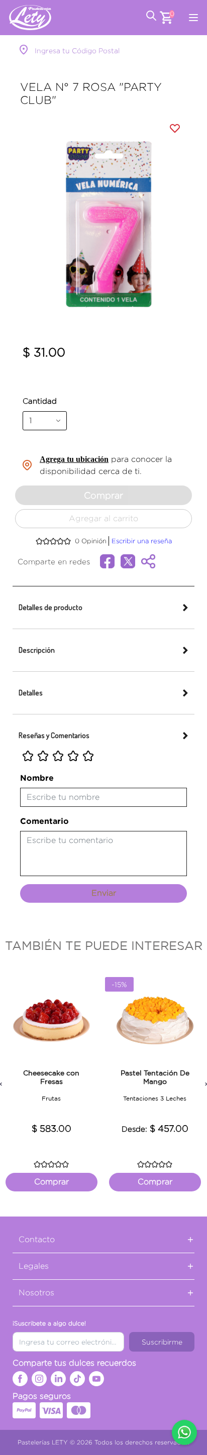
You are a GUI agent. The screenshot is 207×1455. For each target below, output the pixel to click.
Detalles (31, 692)
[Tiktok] (77, 1378)
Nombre (37, 777)
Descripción (37, 650)
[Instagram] (39, 1378)
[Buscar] (151, 17)
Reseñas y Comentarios (54, 735)
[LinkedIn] (58, 1378)
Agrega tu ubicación (74, 459)
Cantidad (40, 401)
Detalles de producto (50, 607)
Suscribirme (162, 1342)
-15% (119, 984)
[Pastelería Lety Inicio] (30, 17)
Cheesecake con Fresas (51, 1077)
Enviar (103, 893)
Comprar (103, 495)
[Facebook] (20, 1378)
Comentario (44, 820)
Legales (34, 1266)
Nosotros (36, 1292)
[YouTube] (96, 1378)
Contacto (37, 1239)
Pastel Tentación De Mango (155, 1077)
